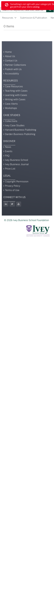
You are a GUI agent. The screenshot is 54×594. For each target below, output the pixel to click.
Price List (10, 168)
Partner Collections (15, 65)
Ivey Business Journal (17, 164)
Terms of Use (12, 190)
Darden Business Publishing (20, 134)
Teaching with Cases (16, 90)
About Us (10, 56)
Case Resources (14, 86)
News (8, 147)
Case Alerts (11, 103)
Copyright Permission (16, 181)
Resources (7, 17)
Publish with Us (13, 69)
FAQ (7, 155)
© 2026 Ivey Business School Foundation (26, 220)
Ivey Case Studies (14, 125)
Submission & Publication (33, 17)
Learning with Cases (16, 95)
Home (8, 52)
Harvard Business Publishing (20, 129)
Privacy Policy (12, 185)
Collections (11, 121)
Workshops (11, 108)
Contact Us (11, 60)
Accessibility (12, 73)
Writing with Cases (15, 99)
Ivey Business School (16, 160)
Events (8, 151)
